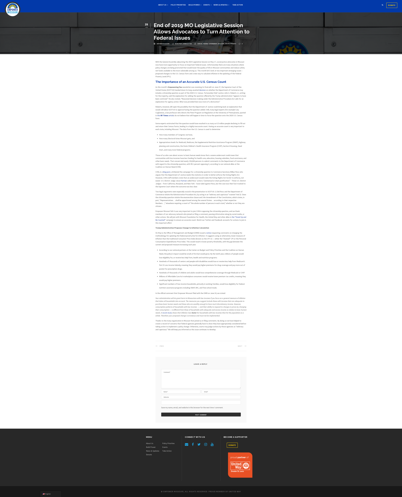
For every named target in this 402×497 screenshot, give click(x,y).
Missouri (221, 44)
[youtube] (212, 444)
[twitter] (199, 444)
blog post (166, 172)
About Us (162, 5)
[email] (186, 444)
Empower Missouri (163, 44)
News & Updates (220, 5)
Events (207, 5)
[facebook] (193, 444)
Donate (392, 5)
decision (202, 90)
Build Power (194, 5)
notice (208, 233)
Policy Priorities (178, 5)
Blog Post (178, 44)
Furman (184, 180)
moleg (227, 44)
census (199, 44)
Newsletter (187, 44)
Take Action (237, 5)
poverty (233, 44)
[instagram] (205, 444)
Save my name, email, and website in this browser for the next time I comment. (192, 407)
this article (165, 115)
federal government (210, 44)
